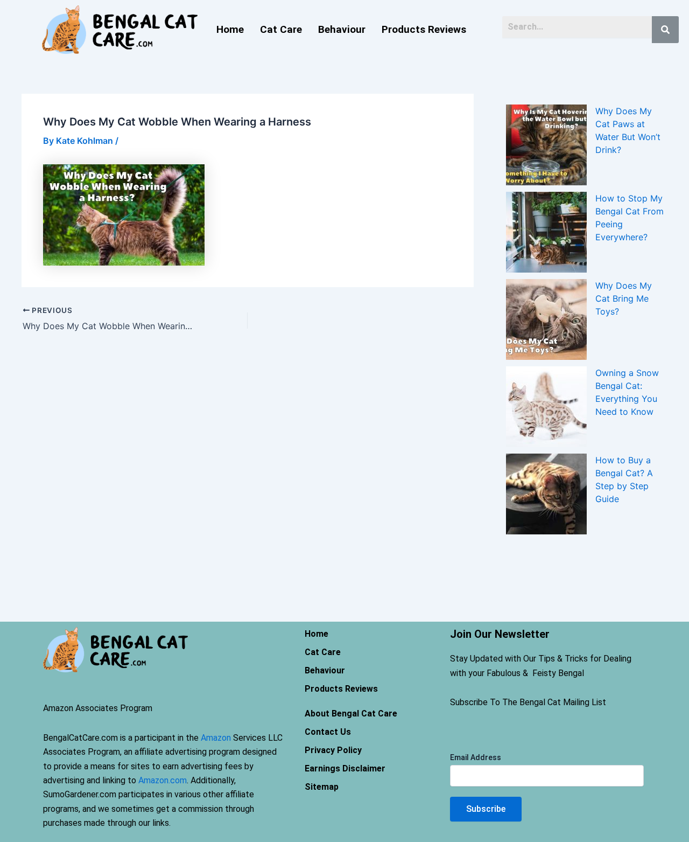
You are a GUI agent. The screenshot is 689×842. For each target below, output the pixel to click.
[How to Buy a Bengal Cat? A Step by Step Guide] (546, 494)
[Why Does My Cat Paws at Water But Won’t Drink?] (546, 145)
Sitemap (322, 787)
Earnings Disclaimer (345, 768)
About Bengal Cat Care (351, 713)
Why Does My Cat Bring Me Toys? (623, 298)
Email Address (475, 757)
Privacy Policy (333, 750)
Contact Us (328, 732)
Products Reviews (424, 29)
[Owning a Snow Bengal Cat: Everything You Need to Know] (546, 406)
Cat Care (281, 29)
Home (230, 29)
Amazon (216, 738)
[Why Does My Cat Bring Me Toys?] (546, 319)
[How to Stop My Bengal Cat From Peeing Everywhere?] (546, 232)
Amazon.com (162, 780)
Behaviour (341, 29)
